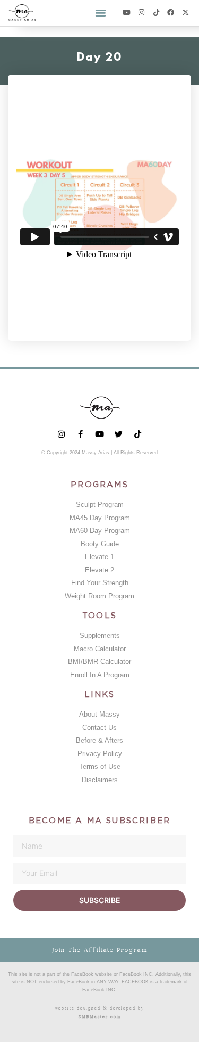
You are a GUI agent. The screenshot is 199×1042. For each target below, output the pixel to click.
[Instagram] (141, 12)
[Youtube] (126, 12)
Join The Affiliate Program (99, 950)
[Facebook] (170, 12)
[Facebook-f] (80, 434)
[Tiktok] (156, 12)
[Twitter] (119, 434)
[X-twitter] (185, 12)
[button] (100, 12)
